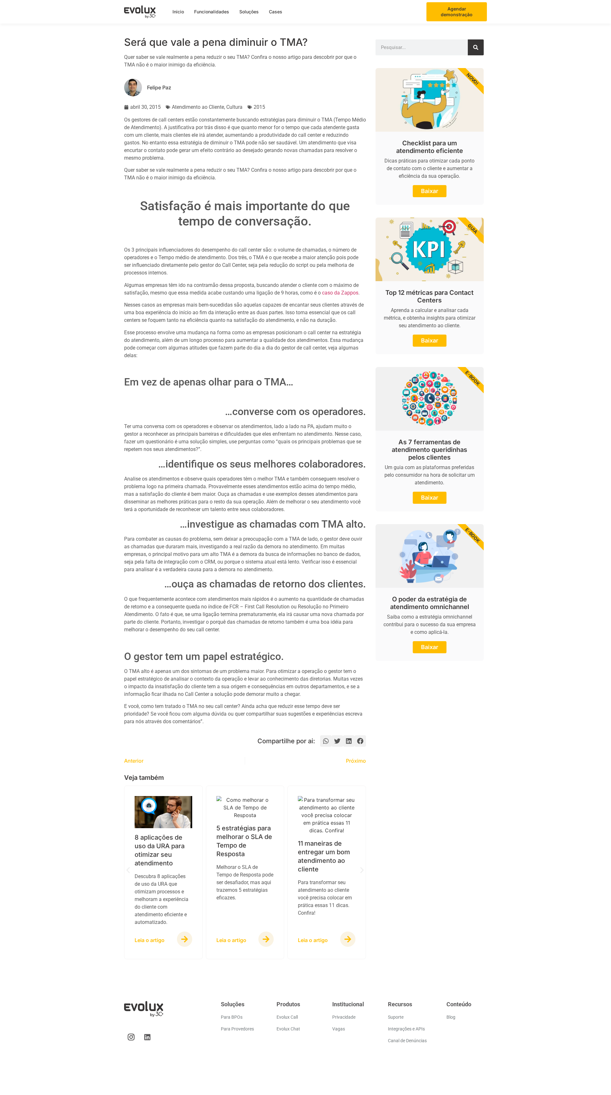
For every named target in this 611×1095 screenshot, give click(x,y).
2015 (259, 107)
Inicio (178, 11)
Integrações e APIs (406, 1028)
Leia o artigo (150, 940)
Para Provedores (237, 1028)
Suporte (396, 1017)
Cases (275, 11)
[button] (326, 741)
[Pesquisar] (476, 47)
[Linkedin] (147, 1037)
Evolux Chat (288, 1028)
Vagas (338, 1028)
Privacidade (343, 1017)
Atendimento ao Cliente (198, 107)
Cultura (234, 107)
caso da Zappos (340, 293)
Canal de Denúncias (407, 1040)
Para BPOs (231, 1017)
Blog (450, 1017)
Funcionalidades (211, 11)
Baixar (429, 191)
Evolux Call (287, 1017)
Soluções (249, 11)
